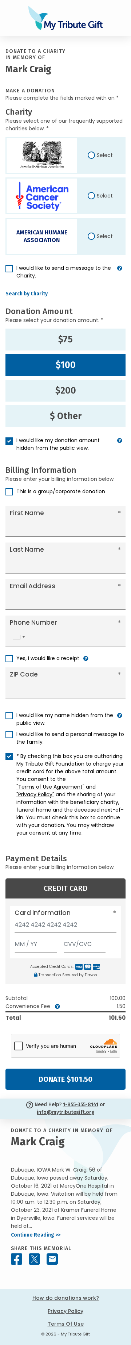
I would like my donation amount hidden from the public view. (58, 444)
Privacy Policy (65, 1311)
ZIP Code (24, 674)
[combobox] (18, 637)
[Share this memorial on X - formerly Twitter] (34, 1259)
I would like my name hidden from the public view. (64, 719)
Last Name (27, 549)
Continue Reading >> (35, 1235)
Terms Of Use (66, 1323)
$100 (66, 365)
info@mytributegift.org (65, 1112)
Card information (43, 912)
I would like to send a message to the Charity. (63, 271)
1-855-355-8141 (80, 1104)
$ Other (66, 416)
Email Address (32, 586)
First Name (27, 513)
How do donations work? (65, 1298)
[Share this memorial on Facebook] (16, 1259)
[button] (120, 274)
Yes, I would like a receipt (47, 658)
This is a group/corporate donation (60, 491)
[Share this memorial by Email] (52, 1259)
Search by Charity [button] (26, 294)
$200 (65, 390)
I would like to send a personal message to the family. (70, 738)
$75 (65, 339)
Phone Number (33, 622)
